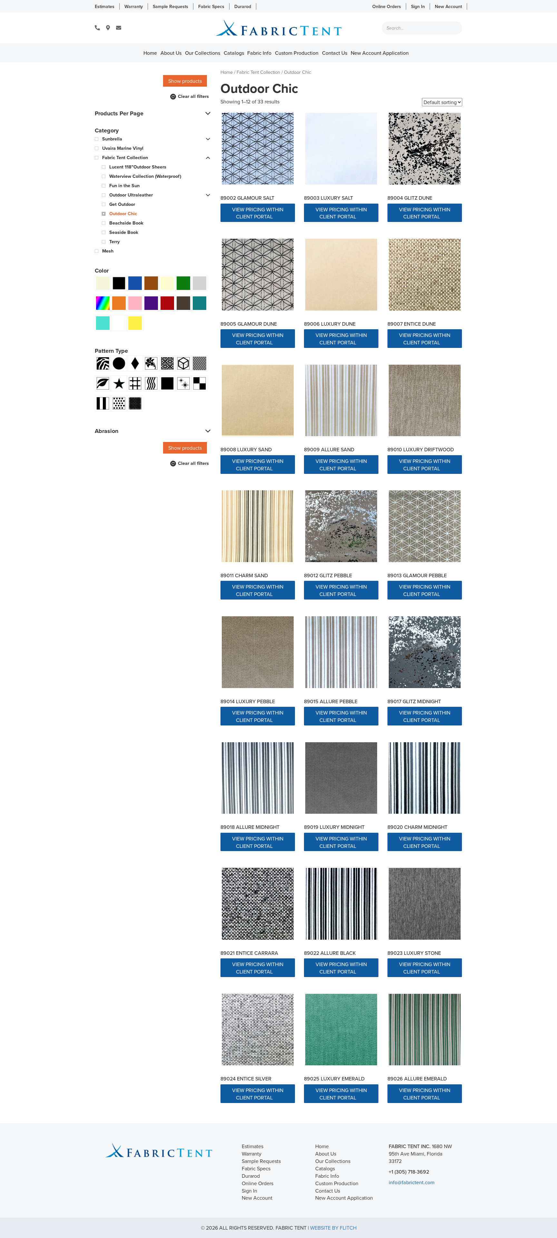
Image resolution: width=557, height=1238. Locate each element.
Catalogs (234, 52)
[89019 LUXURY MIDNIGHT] (341, 778)
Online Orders (386, 6)
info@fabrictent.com (412, 1182)
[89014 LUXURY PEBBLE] (257, 652)
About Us (171, 52)
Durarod (242, 6)
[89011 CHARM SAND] (257, 526)
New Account (448, 6)
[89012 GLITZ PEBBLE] (341, 526)
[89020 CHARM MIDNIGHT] (424, 778)
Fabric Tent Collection (258, 72)
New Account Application (380, 52)
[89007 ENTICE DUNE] (424, 274)
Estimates (104, 6)
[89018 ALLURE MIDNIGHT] (257, 778)
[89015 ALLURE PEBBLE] (341, 652)
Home (150, 52)
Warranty (133, 6)
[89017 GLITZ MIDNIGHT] (424, 652)
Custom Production (296, 52)
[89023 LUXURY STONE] (424, 904)
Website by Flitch (333, 1227)
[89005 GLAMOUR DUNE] (257, 274)
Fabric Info (259, 52)
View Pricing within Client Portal (257, 213)
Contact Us (334, 52)
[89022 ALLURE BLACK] (341, 904)
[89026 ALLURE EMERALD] (424, 1030)
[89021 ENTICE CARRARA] (257, 904)
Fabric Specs (211, 6)
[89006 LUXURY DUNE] (341, 274)
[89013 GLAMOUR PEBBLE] (424, 526)
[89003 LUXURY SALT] (341, 148)
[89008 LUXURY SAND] (257, 400)
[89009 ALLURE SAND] (341, 400)
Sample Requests (170, 6)
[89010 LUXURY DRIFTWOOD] (424, 400)
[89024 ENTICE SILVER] (257, 1030)
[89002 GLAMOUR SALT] (257, 148)
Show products (185, 80)
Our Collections (202, 52)
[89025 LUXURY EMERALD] (341, 1030)
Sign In (418, 6)
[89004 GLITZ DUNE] (424, 148)
